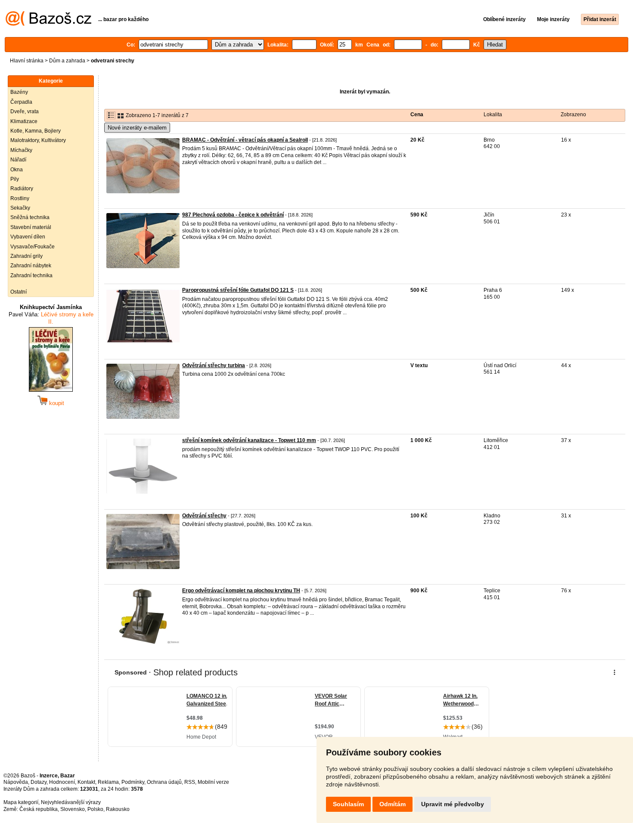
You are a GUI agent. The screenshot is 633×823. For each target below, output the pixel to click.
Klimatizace (23, 121)
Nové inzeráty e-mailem (137, 127)
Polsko (95, 809)
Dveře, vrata (24, 111)
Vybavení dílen (27, 237)
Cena (416, 114)
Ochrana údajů (164, 782)
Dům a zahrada (67, 61)
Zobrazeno (573, 114)
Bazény (19, 92)
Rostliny (19, 198)
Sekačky (20, 208)
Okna (16, 170)
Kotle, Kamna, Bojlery (35, 131)
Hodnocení (62, 782)
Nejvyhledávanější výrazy (71, 802)
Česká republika (38, 809)
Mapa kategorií (20, 802)
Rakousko (118, 809)
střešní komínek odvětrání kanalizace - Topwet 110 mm (249, 440)
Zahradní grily (26, 256)
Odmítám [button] (392, 804)
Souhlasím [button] (348, 804)
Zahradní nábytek (30, 266)
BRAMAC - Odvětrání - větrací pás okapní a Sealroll (245, 140)
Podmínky (132, 782)
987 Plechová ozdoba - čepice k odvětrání (233, 215)
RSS (189, 782)
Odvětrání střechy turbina (213, 365)
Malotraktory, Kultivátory (38, 140)
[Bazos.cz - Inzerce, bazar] (48, 24)
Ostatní (18, 292)
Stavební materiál (30, 227)
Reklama (108, 782)
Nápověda (15, 782)
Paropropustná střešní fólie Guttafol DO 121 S (238, 290)
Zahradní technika (31, 275)
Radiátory (21, 189)
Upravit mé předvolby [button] (452, 804)
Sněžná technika (30, 217)
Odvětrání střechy (204, 516)
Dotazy (39, 782)
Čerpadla (21, 102)
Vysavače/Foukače (32, 247)
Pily (14, 179)
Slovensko (72, 809)
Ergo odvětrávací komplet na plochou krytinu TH (241, 591)
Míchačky (21, 150)
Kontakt (86, 782)
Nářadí (18, 160)
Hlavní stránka (26, 61)
